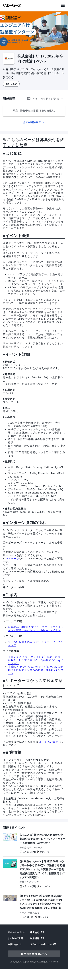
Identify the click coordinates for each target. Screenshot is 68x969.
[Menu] (63, 5)
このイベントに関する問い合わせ (47, 98)
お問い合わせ (15, 944)
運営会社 (35, 932)
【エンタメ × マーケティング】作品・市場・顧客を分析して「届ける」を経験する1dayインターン (35, 660)
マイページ (12, 558)
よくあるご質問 (48, 741)
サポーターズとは (17, 932)
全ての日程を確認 (32, 122)
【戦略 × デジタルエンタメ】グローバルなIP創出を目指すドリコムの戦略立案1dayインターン (35, 670)
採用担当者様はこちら (34, 954)
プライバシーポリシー (41, 944)
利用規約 (35, 938)
